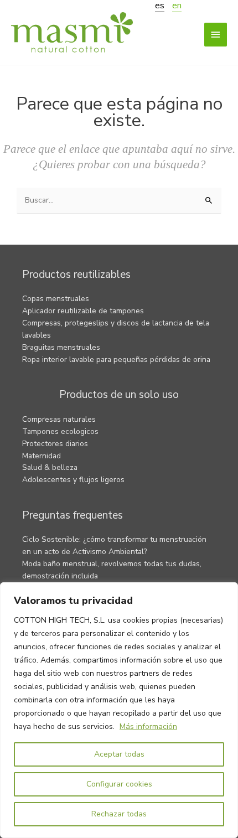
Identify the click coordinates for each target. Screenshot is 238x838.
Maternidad (41, 456)
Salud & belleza (49, 467)
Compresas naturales (59, 419)
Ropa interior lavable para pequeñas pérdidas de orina (116, 359)
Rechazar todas (119, 814)
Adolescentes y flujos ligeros (73, 479)
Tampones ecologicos (60, 431)
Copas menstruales (55, 298)
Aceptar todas (119, 754)
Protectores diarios (55, 443)
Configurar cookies (119, 784)
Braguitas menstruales (61, 347)
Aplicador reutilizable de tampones (83, 311)
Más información (148, 726)
